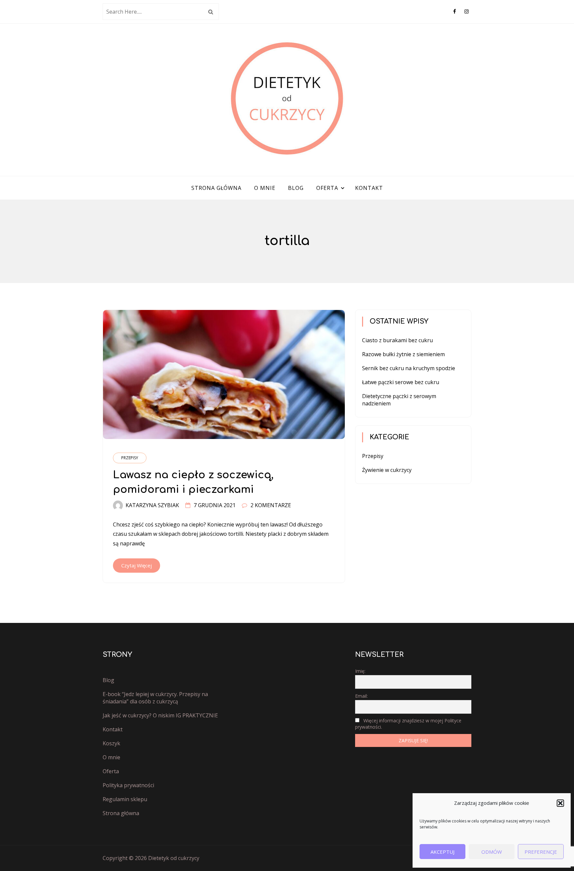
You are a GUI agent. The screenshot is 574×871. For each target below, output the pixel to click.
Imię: (360, 671)
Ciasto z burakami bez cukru (397, 340)
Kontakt (369, 188)
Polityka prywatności (128, 785)
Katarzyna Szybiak (152, 505)
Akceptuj (442, 851)
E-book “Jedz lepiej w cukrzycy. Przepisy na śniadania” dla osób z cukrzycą (155, 697)
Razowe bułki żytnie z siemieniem (403, 354)
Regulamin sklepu (125, 799)
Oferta (327, 188)
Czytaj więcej (136, 565)
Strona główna (216, 188)
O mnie (264, 188)
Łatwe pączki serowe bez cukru (400, 382)
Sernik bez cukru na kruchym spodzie (408, 368)
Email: (361, 696)
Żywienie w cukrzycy (387, 470)
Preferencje (541, 851)
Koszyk (111, 743)
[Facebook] (454, 11)
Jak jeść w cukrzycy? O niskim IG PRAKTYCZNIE (160, 715)
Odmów (491, 851)
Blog (296, 188)
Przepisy (129, 458)
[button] (560, 803)
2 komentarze (270, 505)
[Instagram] (466, 11)
